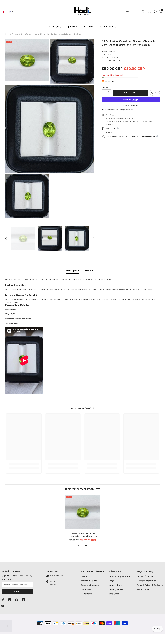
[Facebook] (2, 599)
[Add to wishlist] (153, 93)
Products (15, 34)
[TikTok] (23, 599)
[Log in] (149, 11)
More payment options (130, 105)
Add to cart (130, 92)
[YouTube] (2, 605)
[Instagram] (9, 599)
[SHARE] (158, 93)
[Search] (135, 12)
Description (72, 270)
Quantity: (105, 88)
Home (7, 34)
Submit (17, 592)
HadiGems (111, 52)
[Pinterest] (16, 599)
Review (89, 270)
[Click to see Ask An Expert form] (6, 626)
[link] (24, 464)
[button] (6, 238)
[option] (22, 238)
